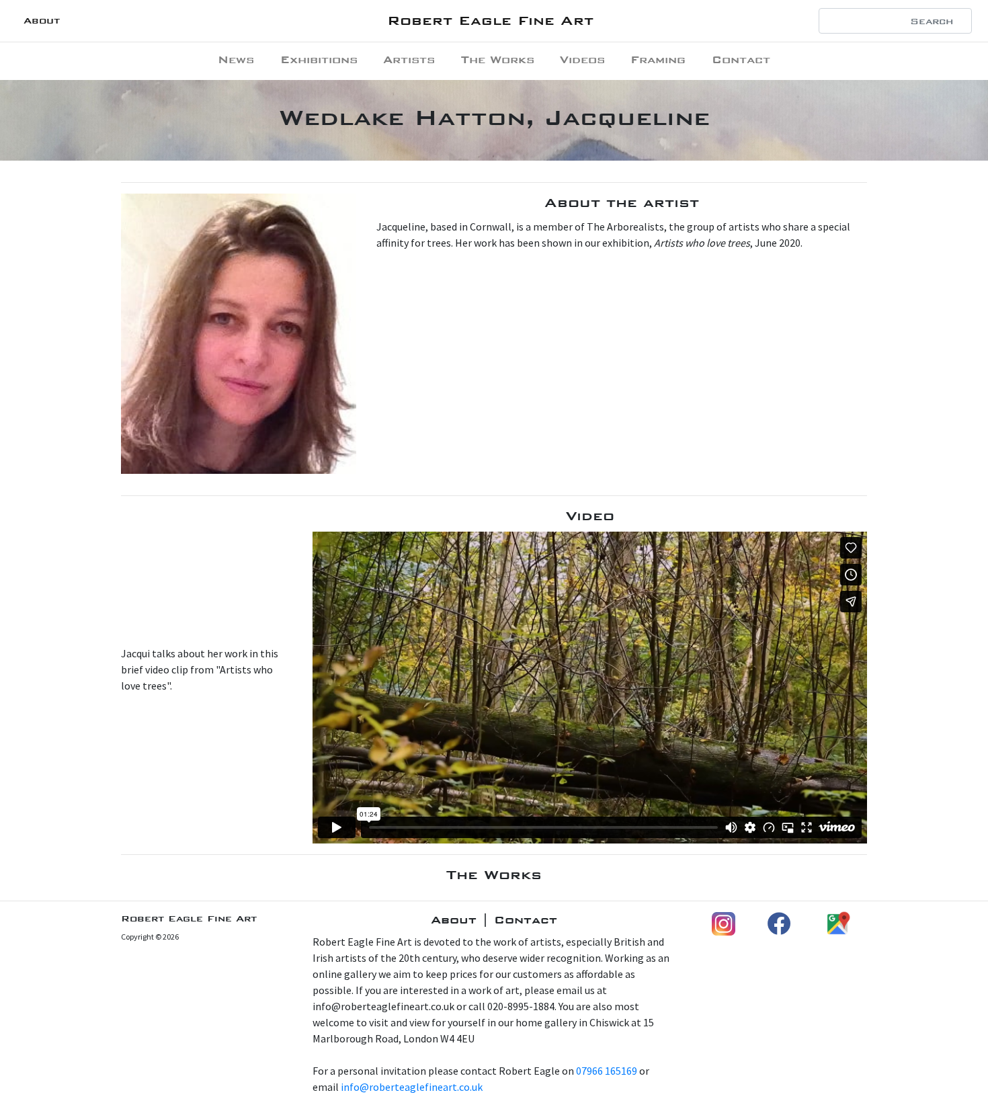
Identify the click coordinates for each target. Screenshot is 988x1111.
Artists (409, 59)
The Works (497, 59)
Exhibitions (319, 59)
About (42, 20)
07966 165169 (606, 1070)
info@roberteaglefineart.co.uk (412, 1087)
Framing (658, 59)
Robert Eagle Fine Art (490, 20)
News (236, 59)
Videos (582, 59)
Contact (741, 59)
